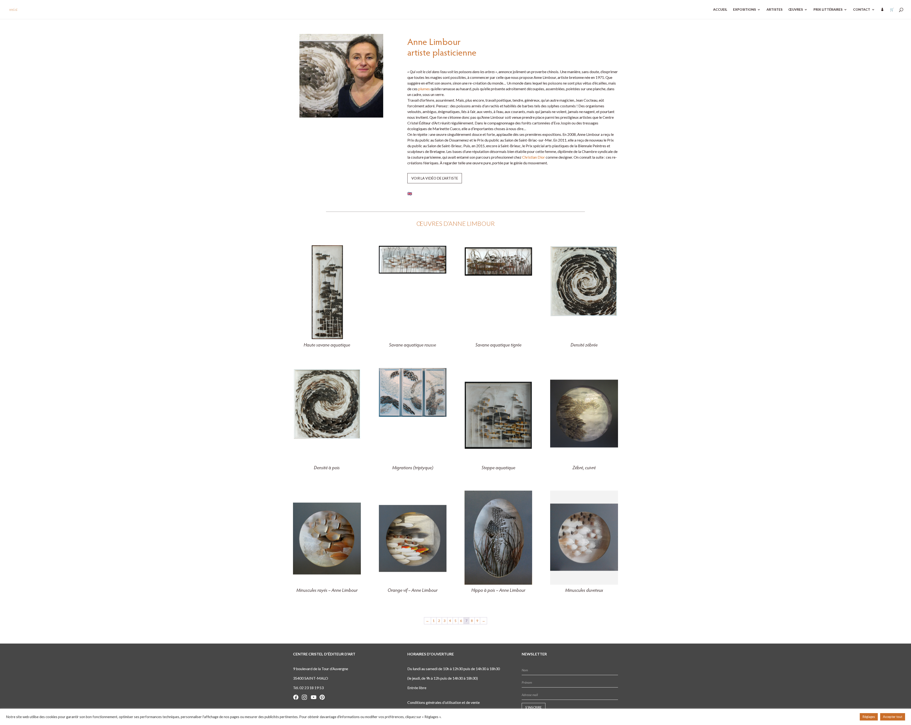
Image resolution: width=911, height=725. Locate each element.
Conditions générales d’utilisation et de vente (443, 702)
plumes (424, 88)
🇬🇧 (409, 193)
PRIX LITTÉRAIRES (827, 9)
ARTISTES (774, 9)
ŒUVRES (795, 9)
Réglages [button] (869, 717)
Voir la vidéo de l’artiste (434, 178)
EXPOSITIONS (744, 9)
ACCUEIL (720, 9)
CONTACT (861, 9)
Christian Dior (533, 157)
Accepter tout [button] (892, 717)
